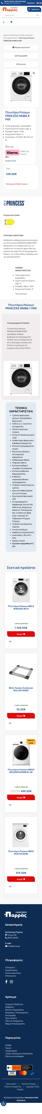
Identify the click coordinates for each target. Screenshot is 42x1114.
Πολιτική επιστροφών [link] (14, 1056)
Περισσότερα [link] (21, 293)
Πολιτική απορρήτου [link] (12, 1086)
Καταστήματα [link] (11, 970)
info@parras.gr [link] (13, 946)
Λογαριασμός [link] (11, 1050)
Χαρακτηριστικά (22, 47)
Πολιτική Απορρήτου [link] (14, 1021)
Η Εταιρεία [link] (10, 967)
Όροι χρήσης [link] (11, 1084)
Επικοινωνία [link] (10, 976)
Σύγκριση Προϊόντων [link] (14, 1004)
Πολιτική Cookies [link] (28, 1084)
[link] (3, 1103)
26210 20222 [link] (12, 937)
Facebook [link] (31, 3)
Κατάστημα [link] (14, 35)
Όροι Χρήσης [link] (11, 1018)
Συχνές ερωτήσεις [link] (13, 973)
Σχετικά (22, 64)
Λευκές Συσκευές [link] (26, 35)
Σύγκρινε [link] (10, 641)
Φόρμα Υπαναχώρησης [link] (15, 1023)
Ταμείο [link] (8, 1048)
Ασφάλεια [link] (9, 1007)
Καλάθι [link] (8, 1045)
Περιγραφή (22, 55)
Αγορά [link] (20, 634)
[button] (34, 73)
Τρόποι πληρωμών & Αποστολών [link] (19, 1053)
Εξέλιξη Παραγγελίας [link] (14, 1010)
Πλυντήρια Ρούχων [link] (11, 38)
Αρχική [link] (6, 35)
